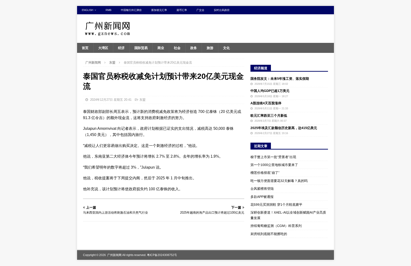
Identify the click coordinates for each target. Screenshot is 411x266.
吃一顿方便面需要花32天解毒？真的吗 (279, 181)
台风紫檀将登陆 (262, 189)
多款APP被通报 (262, 197)
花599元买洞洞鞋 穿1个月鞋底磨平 (276, 204)
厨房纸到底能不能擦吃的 (268, 234)
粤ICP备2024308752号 (162, 255)
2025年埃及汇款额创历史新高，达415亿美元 (283, 128)
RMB (108, 10)
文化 (226, 48)
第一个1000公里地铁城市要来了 (274, 165)
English (87, 10)
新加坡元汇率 (159, 10)
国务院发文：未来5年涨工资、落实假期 (279, 78)
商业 (160, 48)
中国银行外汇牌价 (131, 10)
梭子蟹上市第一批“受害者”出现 (273, 157)
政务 (193, 48)
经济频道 (260, 68)
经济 (121, 48)
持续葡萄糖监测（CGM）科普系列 (276, 226)
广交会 (200, 10)
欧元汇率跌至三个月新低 (268, 115)
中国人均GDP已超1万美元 (269, 91)
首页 (85, 48)
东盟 (142, 99)
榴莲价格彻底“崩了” (264, 173)
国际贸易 (141, 48)
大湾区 (103, 48)
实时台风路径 (222, 10)
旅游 (210, 48)
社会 (177, 48)
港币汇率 (181, 10)
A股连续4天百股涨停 (265, 103)
